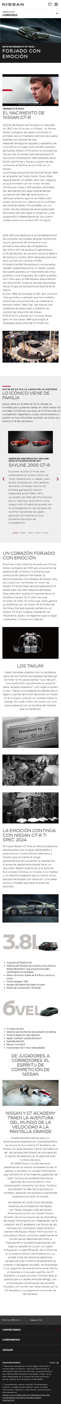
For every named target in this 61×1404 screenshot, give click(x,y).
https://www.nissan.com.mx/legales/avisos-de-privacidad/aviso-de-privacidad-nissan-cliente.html (26, 1397)
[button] (56, 4)
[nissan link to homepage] (13, 4)
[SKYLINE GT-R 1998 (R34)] (7, 479)
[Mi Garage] (50, 5)
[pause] (30, 90)
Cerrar (52, 1363)
